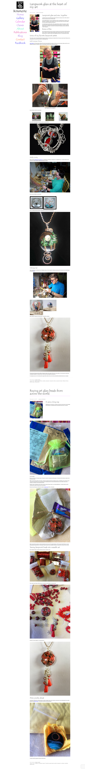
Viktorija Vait (37, 381)
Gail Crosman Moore (38, 380)
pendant (66, 763)
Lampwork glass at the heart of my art (48, 6)
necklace (62, 763)
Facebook (47, 763)
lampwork (47, 380)
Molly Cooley (32, 381)
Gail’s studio (32, 43)
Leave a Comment (39, 12)
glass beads (51, 763)
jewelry (44, 380)
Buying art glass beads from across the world (46, 392)
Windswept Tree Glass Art (38, 159)
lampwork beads (59, 380)
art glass (36, 763)
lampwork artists (53, 380)
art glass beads (37, 379)
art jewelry (40, 763)
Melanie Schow (65, 380)
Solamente (20, 7)
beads (44, 763)
